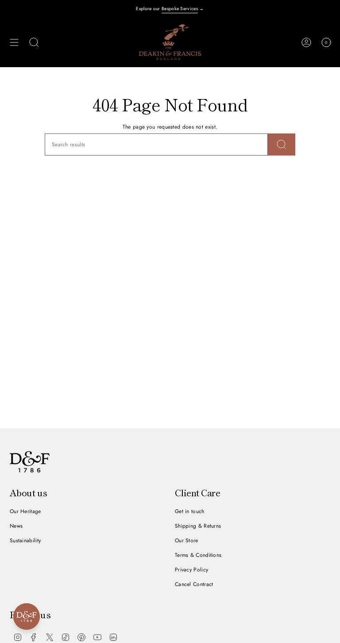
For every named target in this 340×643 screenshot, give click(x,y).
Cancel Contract (194, 584)
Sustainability (25, 540)
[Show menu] (14, 42)
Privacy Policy (191, 570)
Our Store (186, 540)
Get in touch (190, 511)
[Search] (281, 144)
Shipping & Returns (198, 526)
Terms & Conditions (198, 555)
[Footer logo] (30, 461)
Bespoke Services (180, 8)
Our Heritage (25, 511)
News (16, 526)
